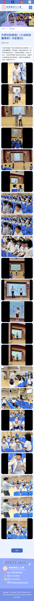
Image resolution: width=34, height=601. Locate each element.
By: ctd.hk (17, 597)
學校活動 (11, 28)
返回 (17, 550)
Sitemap (5, 592)
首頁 (3, 28)
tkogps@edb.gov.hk (19, 582)
